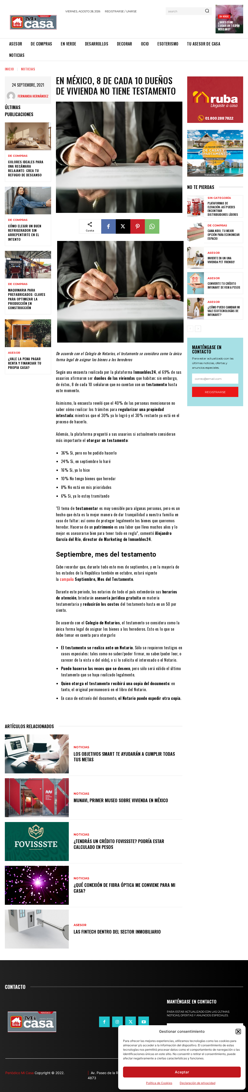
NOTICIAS (28, 68)
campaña (67, 579)
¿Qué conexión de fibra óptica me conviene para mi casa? (124, 888)
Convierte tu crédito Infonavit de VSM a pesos (224, 285)
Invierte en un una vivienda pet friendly (221, 260)
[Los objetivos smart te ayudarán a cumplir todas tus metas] (37, 753)
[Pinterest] (137, 226)
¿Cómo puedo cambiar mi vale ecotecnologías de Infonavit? (224, 311)
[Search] (207, 11)
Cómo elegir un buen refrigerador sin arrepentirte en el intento (24, 232)
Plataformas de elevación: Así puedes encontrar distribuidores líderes (223, 209)
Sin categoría (219, 198)
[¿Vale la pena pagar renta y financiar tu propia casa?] (28, 333)
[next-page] (198, 329)
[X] (123, 226)
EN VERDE (224, 16)
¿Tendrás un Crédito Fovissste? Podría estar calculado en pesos (119, 844)
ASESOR (14, 353)
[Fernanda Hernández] (12, 96)
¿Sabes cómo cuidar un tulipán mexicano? (229, 25)
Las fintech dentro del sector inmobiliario (117, 931)
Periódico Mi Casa (19, 1073)
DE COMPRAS (18, 156)
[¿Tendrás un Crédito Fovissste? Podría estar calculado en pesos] (37, 841)
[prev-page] (190, 329)
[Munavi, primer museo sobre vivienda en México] (37, 797)
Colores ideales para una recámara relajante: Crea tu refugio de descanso (25, 168)
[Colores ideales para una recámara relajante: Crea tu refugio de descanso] (28, 136)
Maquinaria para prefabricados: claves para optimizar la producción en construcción (26, 298)
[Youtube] (143, 1022)
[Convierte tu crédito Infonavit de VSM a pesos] (195, 283)
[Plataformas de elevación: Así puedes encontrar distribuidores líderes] (195, 206)
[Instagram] (117, 1022)
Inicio (9, 68)
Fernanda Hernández (33, 95)
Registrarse (215, 392)
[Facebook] (108, 226)
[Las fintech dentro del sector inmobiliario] (37, 929)
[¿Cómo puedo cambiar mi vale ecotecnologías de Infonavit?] (195, 309)
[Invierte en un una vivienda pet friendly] (195, 258)
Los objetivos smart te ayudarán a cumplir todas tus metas (124, 757)
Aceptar (182, 1072)
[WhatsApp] (152, 226)
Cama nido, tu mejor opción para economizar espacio (224, 234)
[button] (238, 1031)
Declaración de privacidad (197, 1083)
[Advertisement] (122, 25)
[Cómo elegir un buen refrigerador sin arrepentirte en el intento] (28, 200)
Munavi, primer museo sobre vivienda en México (121, 800)
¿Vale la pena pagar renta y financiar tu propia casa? (24, 363)
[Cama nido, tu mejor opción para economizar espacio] (195, 232)
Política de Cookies (159, 1083)
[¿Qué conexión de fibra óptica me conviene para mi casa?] (37, 885)
